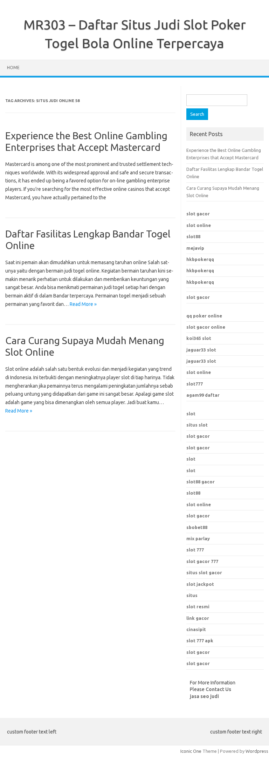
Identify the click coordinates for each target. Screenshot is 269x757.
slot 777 (195, 549)
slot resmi (197, 606)
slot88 (193, 236)
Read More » (83, 304)
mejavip (195, 248)
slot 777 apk (199, 640)
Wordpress (257, 751)
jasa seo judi (204, 696)
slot (190, 413)
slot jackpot (200, 584)
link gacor (197, 618)
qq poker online (204, 315)
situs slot (197, 424)
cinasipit (196, 629)
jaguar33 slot (201, 349)
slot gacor (198, 213)
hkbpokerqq (200, 259)
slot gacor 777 (202, 561)
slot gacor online (205, 326)
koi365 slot (198, 338)
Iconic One (190, 751)
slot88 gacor (200, 481)
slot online (198, 225)
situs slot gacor (204, 572)
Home (13, 67)
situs (192, 595)
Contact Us (218, 689)
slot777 (194, 383)
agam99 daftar (203, 395)
